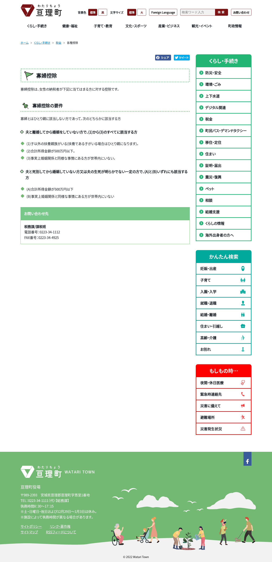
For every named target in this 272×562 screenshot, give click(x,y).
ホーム (24, 43)
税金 (58, 43)
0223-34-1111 (38, 500)
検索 (221, 12)
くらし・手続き (42, 43)
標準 (93, 12)
